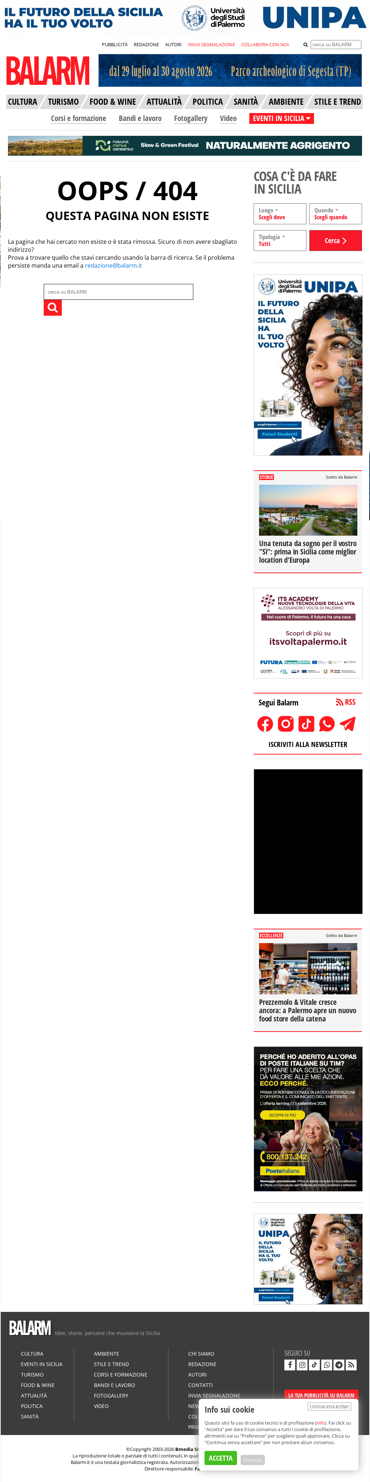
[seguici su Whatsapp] (326, 1365)
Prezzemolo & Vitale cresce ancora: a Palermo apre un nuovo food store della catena (307, 1010)
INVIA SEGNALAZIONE (211, 44)
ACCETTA (221, 1458)
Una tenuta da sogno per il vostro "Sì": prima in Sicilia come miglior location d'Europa (307, 551)
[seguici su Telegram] (339, 1365)
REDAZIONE (146, 44)
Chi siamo (201, 1353)
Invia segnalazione (214, 1395)
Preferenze (253, 1460)
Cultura (32, 1353)
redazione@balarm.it (113, 265)
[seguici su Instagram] (302, 1365)
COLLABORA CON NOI (265, 44)
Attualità (34, 1395)
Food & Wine (38, 1385)
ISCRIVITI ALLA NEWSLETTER (307, 744)
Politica (32, 1406)
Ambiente (106, 1353)
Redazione (202, 1364)
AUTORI (173, 44)
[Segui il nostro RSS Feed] (351, 1365)
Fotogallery (190, 118)
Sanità (30, 1416)
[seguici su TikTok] (314, 1365)
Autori (197, 1374)
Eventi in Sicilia (42, 1364)
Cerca (332, 240)
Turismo (32, 1374)
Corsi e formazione (78, 118)
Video (228, 118)
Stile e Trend (111, 1364)
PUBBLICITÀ (115, 44)
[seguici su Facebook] (289, 1365)
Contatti (200, 1385)
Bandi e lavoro (140, 118)
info (321, 1423)
